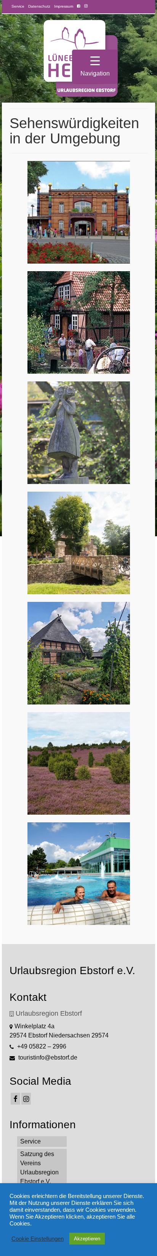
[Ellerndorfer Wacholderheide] (78, 763)
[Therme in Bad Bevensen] (78, 873)
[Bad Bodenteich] (78, 543)
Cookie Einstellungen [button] (37, 1239)
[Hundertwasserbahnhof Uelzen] (78, 212)
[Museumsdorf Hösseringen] (78, 653)
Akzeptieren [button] (87, 1239)
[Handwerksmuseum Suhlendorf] (78, 322)
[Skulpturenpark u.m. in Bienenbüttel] (78, 432)
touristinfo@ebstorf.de (47, 1057)
